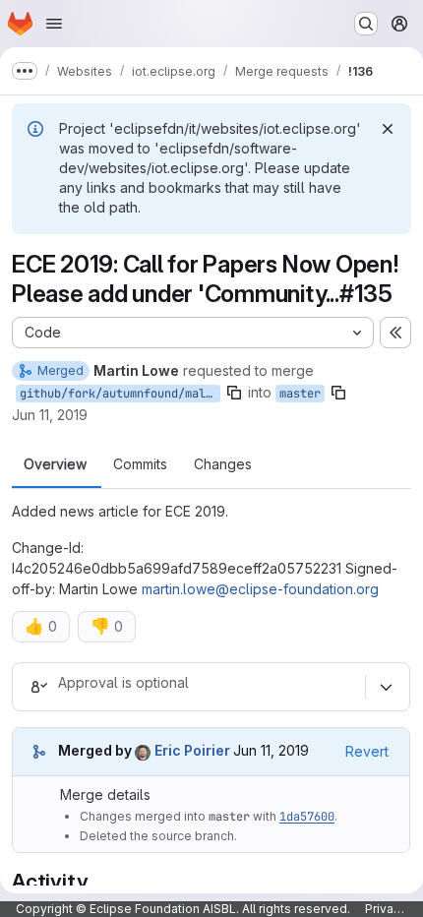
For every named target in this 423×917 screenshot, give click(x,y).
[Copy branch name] (234, 392)
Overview (55, 464)
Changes (223, 464)
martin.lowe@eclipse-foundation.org (260, 589)
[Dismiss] (387, 129)
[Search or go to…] (366, 23)
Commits (140, 464)
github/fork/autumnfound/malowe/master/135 (120, 393)
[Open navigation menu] (54, 23)
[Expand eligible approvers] (385, 687)
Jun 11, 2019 (50, 414)
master (300, 393)
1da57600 (306, 817)
